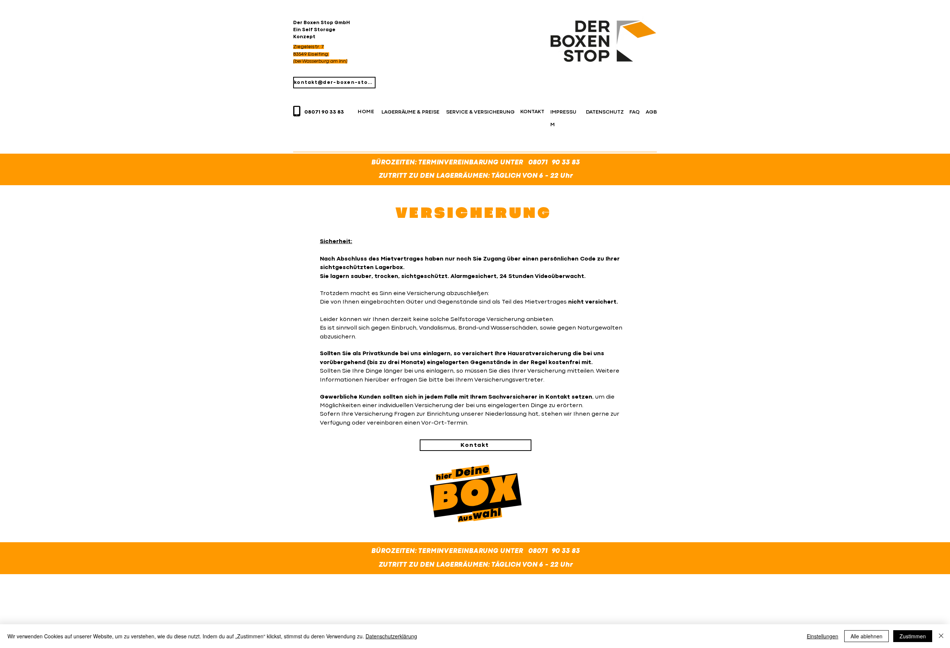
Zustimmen (913, 636)
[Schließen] (941, 636)
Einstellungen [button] (822, 636)
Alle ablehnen (866, 636)
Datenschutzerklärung (391, 636)
